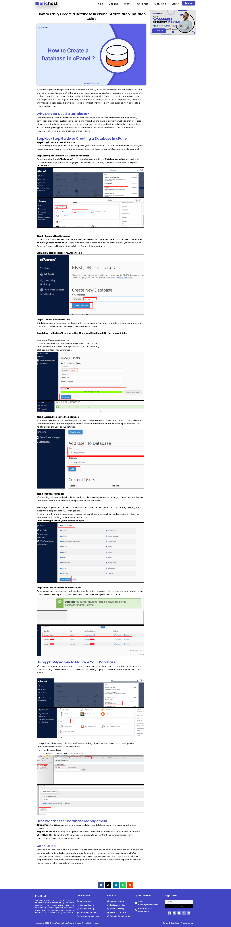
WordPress (142, 3)
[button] (101, 885)
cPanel (127, 3)
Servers (176, 3)
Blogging (113, 3)
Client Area (160, 3)
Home (100, 3)
